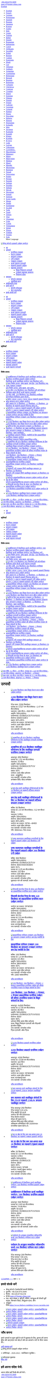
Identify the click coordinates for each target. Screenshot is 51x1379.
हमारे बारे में (10, 286)
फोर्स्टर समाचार (16, 279)
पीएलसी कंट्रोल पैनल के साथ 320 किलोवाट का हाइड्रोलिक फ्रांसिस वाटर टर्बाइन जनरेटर (27, 899)
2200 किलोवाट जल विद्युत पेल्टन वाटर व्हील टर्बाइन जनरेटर (27, 424)
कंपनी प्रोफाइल (16, 288)
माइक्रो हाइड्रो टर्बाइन (19, 266)
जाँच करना (14, 733)
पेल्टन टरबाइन (16, 254)
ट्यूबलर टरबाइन (16, 261)
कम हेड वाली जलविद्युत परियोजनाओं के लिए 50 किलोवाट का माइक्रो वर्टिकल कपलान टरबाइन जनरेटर (26, 800)
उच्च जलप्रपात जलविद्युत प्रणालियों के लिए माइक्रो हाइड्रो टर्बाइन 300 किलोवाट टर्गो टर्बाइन (28, 851)
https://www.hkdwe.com (19, 1305)
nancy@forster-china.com (20, 1296)
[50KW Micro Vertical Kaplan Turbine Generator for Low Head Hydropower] (28, 793)
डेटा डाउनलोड (16, 290)
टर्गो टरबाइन (15, 259)
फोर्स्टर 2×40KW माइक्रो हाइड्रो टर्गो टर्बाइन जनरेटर (25, 410)
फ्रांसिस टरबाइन (17, 252)
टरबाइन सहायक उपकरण (24, 272)
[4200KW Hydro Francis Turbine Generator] (28, 1045)
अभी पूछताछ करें (6, 1347)
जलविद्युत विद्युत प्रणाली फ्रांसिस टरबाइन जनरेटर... (24, 446)
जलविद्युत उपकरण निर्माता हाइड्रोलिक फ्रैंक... (22, 439)
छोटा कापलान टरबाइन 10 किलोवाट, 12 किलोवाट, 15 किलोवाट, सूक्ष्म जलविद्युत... (25, 431)
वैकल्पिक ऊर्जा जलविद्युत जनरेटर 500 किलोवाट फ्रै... (25, 381)
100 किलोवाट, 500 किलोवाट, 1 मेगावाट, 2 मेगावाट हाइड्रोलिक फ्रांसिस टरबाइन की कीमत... (24, 456)
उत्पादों (8, 250)
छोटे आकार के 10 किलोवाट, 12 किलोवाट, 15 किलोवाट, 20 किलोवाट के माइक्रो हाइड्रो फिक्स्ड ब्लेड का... (27, 405)
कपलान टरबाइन (16, 257)
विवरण (20, 733)
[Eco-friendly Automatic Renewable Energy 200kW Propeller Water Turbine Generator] (28, 1240)
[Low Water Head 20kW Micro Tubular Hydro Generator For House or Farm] (28, 1136)
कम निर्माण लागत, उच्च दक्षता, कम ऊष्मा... (20, 388)
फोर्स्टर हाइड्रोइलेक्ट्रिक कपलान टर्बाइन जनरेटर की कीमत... (27, 482)
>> (12, 1279)
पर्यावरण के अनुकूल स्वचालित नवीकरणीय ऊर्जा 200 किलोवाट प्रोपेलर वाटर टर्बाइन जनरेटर (28, 1247)
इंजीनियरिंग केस (11, 283)
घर (7, 248)
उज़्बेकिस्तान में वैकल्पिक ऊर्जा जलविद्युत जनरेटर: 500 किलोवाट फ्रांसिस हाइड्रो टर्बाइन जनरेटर (27, 1194)
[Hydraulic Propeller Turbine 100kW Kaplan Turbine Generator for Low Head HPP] (28, 939)
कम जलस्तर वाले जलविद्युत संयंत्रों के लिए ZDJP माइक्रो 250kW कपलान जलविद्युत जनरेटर (26, 1100)
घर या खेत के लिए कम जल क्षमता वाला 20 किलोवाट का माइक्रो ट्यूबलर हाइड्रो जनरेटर (27, 1144)
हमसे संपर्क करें (11, 292)
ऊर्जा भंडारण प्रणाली (18, 263)
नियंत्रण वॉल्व (21, 275)
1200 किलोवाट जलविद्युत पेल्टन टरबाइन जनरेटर (23, 495)
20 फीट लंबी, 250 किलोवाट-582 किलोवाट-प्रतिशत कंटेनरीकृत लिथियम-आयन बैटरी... (24, 396)
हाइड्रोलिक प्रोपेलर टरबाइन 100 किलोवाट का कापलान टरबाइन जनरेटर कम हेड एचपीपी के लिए (26, 947)
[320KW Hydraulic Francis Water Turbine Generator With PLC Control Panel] (28, 891)
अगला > (8, 1279)
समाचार (8, 277)
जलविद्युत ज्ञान (16, 281)
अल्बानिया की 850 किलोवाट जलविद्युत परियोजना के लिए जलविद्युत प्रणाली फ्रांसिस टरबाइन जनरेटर (26, 750)
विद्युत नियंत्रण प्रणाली (24, 270)
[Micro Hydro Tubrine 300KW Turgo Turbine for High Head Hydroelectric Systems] (28, 843)
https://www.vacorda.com (39, 1305)
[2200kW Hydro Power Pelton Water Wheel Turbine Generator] (28, 692)
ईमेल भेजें (4, 1359)
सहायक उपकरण (17, 268)
